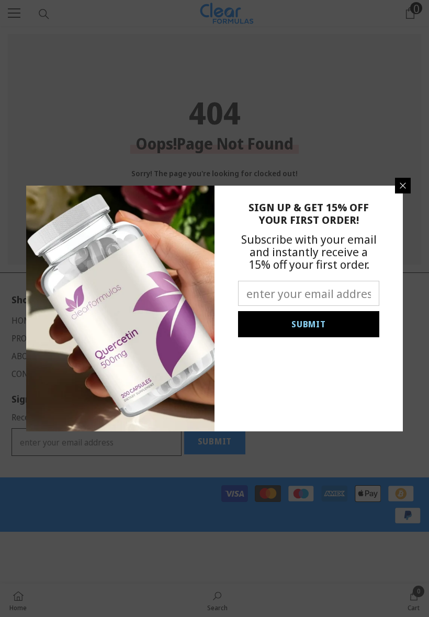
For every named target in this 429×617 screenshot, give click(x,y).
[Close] (403, 185)
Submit (308, 324)
